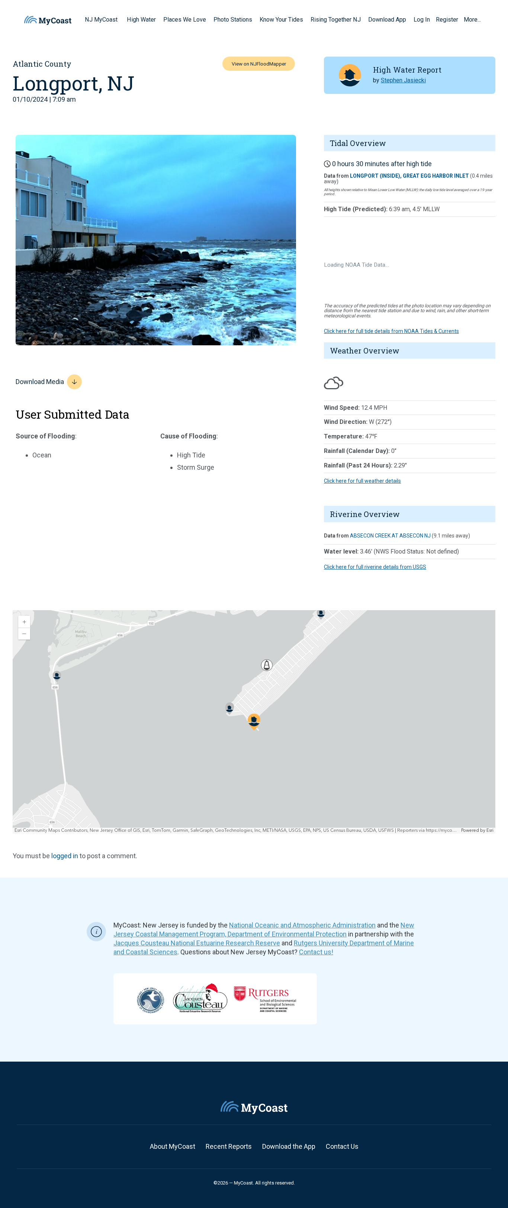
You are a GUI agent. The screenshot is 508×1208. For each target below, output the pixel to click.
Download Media (40, 382)
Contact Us (342, 1146)
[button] (120, 19)
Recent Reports (229, 1146)
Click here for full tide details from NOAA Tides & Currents (391, 331)
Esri (489, 830)
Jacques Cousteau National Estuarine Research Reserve (196, 943)
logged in (64, 856)
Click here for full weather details (362, 481)
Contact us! (316, 952)
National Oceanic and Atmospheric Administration (302, 925)
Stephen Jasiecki (403, 80)
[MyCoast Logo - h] (47, 20)
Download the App (288, 1146)
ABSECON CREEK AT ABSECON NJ (390, 536)
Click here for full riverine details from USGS (375, 567)
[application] (254, 722)
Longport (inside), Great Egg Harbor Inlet (409, 176)
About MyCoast (172, 1146)
